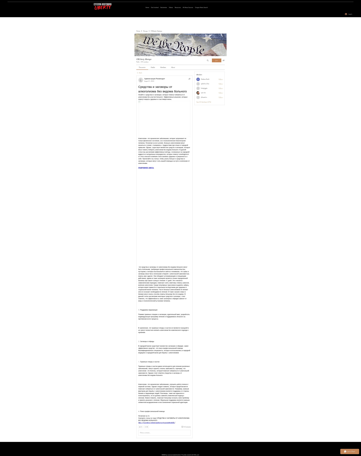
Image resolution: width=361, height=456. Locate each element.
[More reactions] (146, 427)
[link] (142, 67)
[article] (164, 257)
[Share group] (223, 60)
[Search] (208, 60)
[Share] (189, 79)
